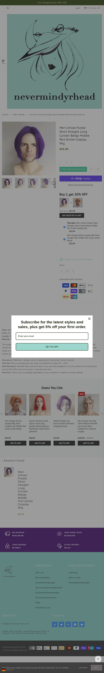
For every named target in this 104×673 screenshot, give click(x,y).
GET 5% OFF (52, 347)
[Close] (89, 318)
